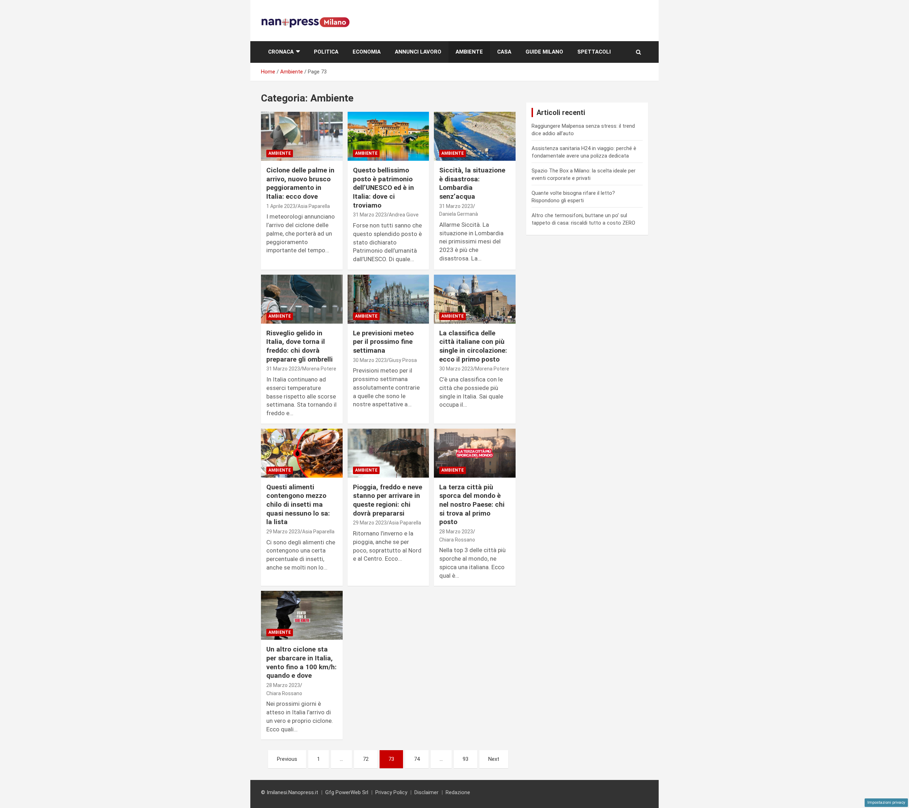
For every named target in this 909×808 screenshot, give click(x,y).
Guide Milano (544, 52)
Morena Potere (319, 369)
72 (366, 759)
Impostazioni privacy (886, 802)
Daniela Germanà (458, 214)
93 (465, 759)
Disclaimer (426, 792)
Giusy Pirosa (403, 360)
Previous (287, 759)
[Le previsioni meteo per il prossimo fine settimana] (388, 299)
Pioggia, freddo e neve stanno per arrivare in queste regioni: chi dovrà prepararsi (387, 500)
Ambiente (469, 52)
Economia (367, 52)
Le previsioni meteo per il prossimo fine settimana (383, 341)
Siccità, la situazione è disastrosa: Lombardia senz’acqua (472, 183)
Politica (326, 52)
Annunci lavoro (418, 52)
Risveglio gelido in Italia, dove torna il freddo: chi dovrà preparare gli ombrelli (299, 346)
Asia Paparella (314, 206)
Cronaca (281, 52)
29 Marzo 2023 (283, 531)
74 (417, 759)
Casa (504, 52)
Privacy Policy (391, 792)
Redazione (458, 792)
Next (493, 759)
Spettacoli (594, 52)
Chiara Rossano (457, 540)
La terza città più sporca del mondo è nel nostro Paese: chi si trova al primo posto (472, 504)
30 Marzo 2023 (370, 360)
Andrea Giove (404, 215)
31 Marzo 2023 (370, 215)
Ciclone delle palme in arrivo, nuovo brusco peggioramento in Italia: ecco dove (300, 183)
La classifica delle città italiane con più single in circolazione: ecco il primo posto (473, 346)
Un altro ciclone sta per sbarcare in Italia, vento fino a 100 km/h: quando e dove (301, 662)
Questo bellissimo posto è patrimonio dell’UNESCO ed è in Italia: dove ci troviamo (383, 187)
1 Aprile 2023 (280, 206)
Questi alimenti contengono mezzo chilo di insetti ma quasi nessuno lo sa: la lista (298, 504)
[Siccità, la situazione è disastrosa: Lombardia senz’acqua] (475, 136)
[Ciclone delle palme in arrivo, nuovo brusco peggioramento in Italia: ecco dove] (302, 136)
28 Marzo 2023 (456, 531)
